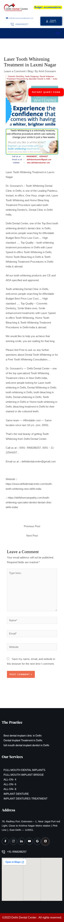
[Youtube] (29, 841)
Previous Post (32, 526)
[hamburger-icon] (57, 33)
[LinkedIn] (21, 841)
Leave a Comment (14, 71)
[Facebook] (5, 841)
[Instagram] (13, 841)
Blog (30, 71)
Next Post (32, 535)
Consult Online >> (52, 21)
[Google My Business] (37, 841)
